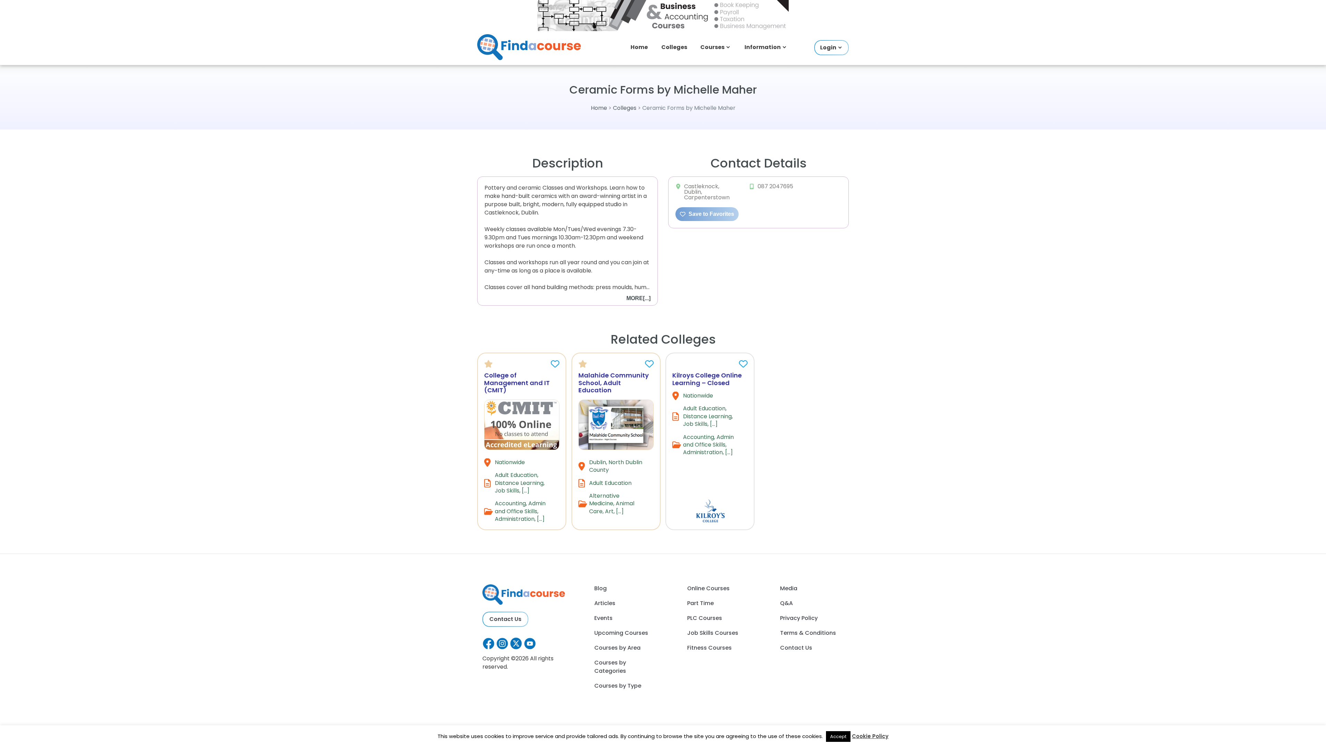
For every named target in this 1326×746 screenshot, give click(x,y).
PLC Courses (704, 618)
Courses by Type (617, 686)
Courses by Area (617, 648)
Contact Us (505, 619)
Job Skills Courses (712, 633)
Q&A (786, 603)
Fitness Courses (709, 648)
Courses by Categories (610, 667)
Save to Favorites (710, 214)
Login (828, 47)
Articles (604, 603)
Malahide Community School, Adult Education (613, 382)
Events (603, 618)
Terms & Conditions (808, 633)
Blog (600, 588)
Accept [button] (838, 736)
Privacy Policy (799, 618)
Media (788, 588)
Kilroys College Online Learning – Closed (707, 379)
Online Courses (708, 588)
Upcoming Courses (621, 633)
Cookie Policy (870, 736)
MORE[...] (638, 298)
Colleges (674, 47)
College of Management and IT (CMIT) (517, 382)
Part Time (700, 603)
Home (639, 47)
